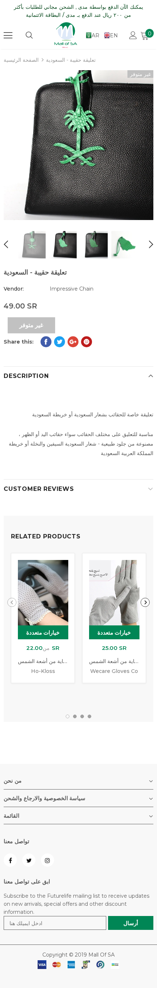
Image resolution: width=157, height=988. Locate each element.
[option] (78, 145)
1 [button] (67, 716)
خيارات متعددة (43, 632)
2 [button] (75, 716)
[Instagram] (47, 860)
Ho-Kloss (43, 671)
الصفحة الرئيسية (21, 60)
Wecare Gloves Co (114, 671)
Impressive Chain (71, 288)
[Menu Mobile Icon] (8, 35)
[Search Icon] (29, 35)
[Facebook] (10, 860)
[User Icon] (133, 35)
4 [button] (89, 716)
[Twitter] (28, 860)
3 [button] (82, 716)
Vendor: (14, 288)
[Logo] (65, 35)
